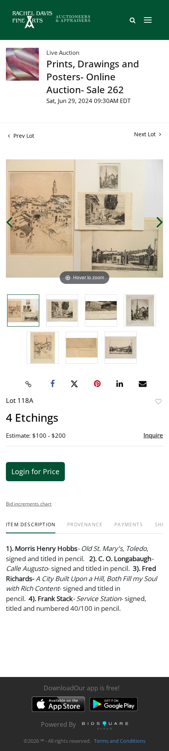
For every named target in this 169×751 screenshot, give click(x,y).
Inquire (153, 435)
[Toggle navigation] (148, 20)
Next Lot (145, 134)
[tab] (30, 527)
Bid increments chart (28, 503)
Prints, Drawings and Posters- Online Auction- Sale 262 (92, 76)
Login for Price (35, 471)
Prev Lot (23, 135)
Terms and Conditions (119, 740)
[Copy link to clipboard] (28, 384)
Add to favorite (158, 401)
